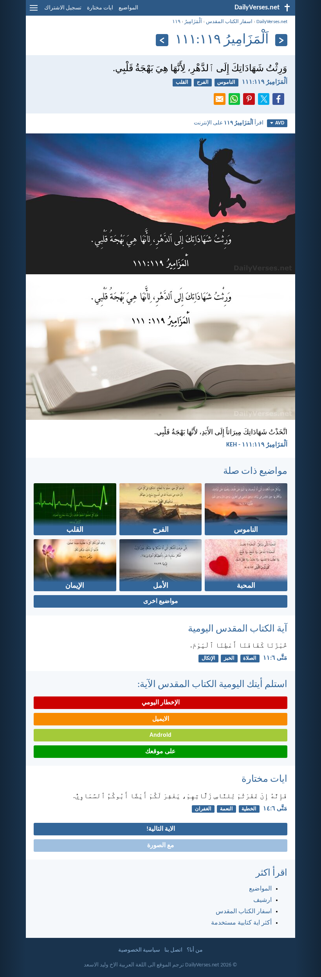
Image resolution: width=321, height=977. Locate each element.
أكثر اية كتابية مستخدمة (241, 923)
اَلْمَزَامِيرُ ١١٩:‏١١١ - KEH (256, 445)
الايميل (160, 719)
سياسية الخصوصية (139, 950)
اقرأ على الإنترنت (228, 123)
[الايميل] (221, 101)
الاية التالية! (160, 829)
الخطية (249, 808)
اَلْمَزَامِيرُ (193, 21)
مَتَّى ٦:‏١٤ (275, 809)
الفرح (203, 82)
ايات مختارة (100, 8)
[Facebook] (279, 101)
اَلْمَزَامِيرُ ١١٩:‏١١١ (264, 82)
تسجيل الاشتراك (62, 8)
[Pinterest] (250, 101)
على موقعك (160, 751)
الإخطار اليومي (161, 703)
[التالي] (162, 40)
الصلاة (249, 658)
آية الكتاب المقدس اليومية (237, 629)
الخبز (229, 658)
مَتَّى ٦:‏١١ (275, 658)
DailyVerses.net (271, 21)
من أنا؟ (195, 950)
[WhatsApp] (236, 99)
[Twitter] (265, 101)
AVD (279, 123)
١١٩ (176, 21)
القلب (182, 82)
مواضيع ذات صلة (255, 471)
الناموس (226, 82)
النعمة (226, 808)
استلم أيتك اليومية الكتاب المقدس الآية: (212, 684)
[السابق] (281, 40)
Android (160, 735)
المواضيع (128, 8)
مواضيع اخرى (160, 601)
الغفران (203, 808)
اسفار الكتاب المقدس (229, 21)
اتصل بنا (173, 950)
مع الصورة (160, 845)
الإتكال (208, 658)
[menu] (33, 11)
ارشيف (262, 900)
